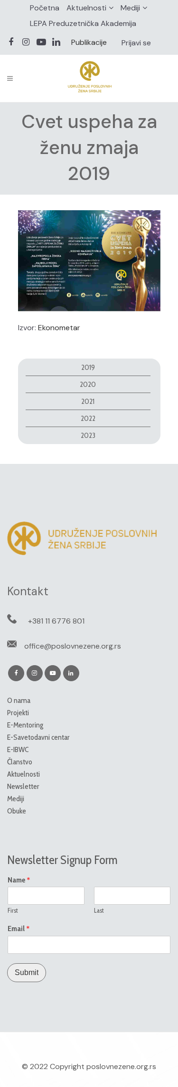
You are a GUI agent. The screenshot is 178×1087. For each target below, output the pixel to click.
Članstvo (19, 761)
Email (19, 928)
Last (99, 910)
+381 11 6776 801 (56, 621)
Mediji (130, 8)
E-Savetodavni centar (38, 737)
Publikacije (89, 42)
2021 (87, 401)
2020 (88, 384)
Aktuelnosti (86, 8)
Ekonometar (59, 328)
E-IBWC (17, 749)
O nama (18, 700)
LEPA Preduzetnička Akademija (83, 23)
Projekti (18, 712)
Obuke (16, 810)
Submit (26, 972)
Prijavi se (136, 43)
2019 (88, 367)
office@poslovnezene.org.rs (72, 646)
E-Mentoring (25, 724)
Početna (44, 8)
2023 (88, 435)
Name (19, 880)
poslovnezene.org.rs (121, 1066)
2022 (88, 418)
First (13, 910)
